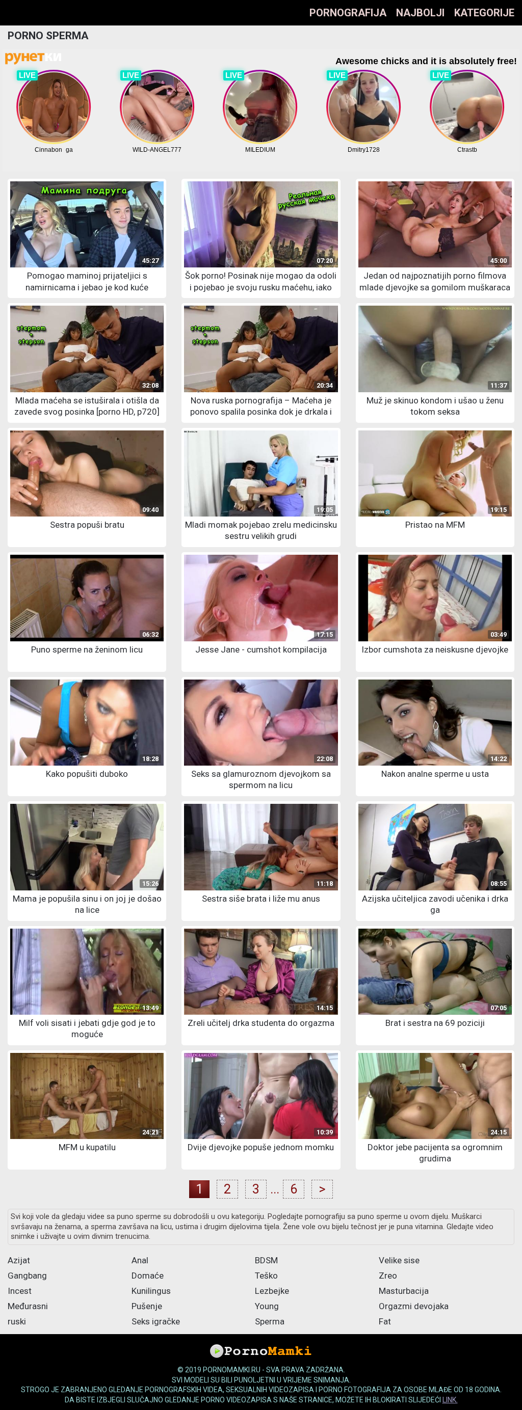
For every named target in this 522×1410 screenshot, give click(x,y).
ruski (17, 1321)
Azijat (19, 1260)
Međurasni (28, 1306)
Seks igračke (156, 1321)
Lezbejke (272, 1291)
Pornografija (347, 13)
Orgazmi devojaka (414, 1306)
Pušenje (147, 1306)
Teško (266, 1275)
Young (267, 1306)
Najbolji (420, 13)
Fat (385, 1321)
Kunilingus (151, 1291)
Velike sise (399, 1260)
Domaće (148, 1275)
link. (450, 1400)
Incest (20, 1291)
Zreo (388, 1275)
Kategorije (484, 13)
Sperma (269, 1321)
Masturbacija (404, 1291)
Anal (140, 1260)
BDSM (266, 1260)
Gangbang (27, 1275)
